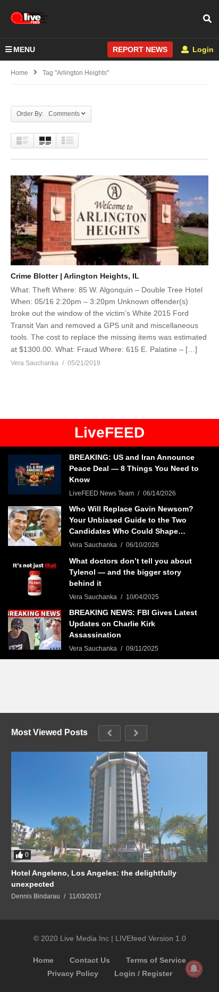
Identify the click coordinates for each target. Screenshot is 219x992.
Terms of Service (156, 960)
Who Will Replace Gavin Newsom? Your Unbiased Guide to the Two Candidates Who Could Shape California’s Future (131, 521)
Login (202, 49)
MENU (24, 49)
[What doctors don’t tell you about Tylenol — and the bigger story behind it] (34, 578)
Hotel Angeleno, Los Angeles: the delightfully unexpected (93, 878)
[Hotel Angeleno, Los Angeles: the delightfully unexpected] (109, 807)
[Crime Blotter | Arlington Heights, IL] (109, 220)
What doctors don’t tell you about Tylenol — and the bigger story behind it (130, 572)
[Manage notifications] (194, 968)
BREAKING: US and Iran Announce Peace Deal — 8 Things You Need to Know (134, 468)
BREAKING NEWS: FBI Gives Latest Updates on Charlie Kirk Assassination (133, 623)
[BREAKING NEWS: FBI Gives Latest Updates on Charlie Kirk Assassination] (34, 630)
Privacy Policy (72, 973)
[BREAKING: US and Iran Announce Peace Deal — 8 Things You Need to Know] (34, 474)
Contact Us (90, 960)
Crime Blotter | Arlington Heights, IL (75, 276)
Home (43, 960)
